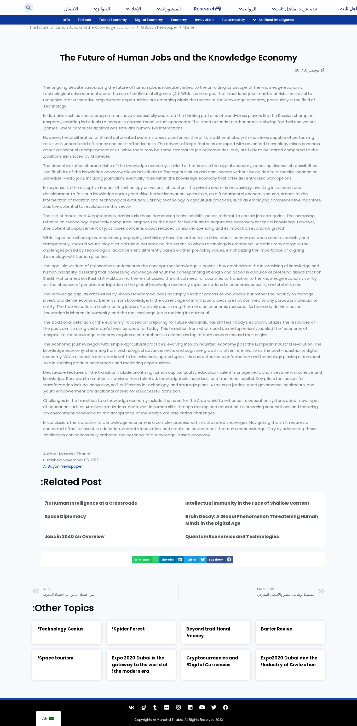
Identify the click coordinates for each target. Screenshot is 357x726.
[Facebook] (225, 707)
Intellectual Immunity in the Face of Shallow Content (247, 503)
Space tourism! (55, 658)
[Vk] (131, 707)
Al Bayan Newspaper (159, 27)
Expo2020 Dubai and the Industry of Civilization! (289, 661)
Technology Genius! (60, 629)
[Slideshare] (143, 707)
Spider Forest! (128, 629)
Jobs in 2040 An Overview (74, 536)
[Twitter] (214, 707)
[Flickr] (167, 707)
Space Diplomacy (65, 516)
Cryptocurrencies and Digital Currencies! (212, 661)
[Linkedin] (190, 707)
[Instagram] (178, 707)
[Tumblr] (155, 707)
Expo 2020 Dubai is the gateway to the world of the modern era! (140, 664)
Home (188, 27)
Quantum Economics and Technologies (232, 536)
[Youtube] (202, 707)
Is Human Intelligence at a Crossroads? (90, 503)
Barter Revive (276, 629)
